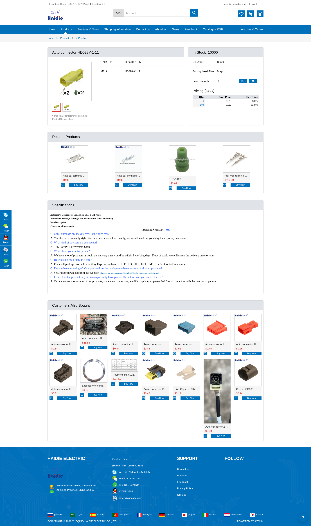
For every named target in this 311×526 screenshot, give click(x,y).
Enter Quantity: (201, 81)
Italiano (212, 514)
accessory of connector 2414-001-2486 (104, 385)
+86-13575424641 (129, 485)
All (119, 13)
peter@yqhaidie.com (234, 4)
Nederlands (236, 514)
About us (160, 29)
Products (66, 29)
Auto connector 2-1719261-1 (221, 426)
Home (51, 29)
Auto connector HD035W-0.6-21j (131, 344)
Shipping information (117, 29)
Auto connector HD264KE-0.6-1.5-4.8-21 (105, 338)
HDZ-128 (176, 179)
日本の (191, 514)
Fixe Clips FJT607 (185, 389)
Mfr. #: (104, 71)
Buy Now (78, 185)
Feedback (97, 4)
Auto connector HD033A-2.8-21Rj (224, 344)
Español (100, 514)
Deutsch (170, 514)
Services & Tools (88, 29)
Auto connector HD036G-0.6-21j (69, 344)
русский (58, 514)
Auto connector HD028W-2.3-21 (69, 389)
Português (124, 514)
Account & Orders (252, 29)
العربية (79, 514)
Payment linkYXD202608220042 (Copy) (135, 374)
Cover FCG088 (244, 389)
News (175, 29)
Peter (6, 219)
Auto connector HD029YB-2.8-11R (255, 344)
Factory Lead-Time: (204, 71)
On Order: (198, 61)
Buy (243, 81)
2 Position (81, 38)
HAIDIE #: (106, 61)
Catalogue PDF (213, 29)
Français (147, 514)
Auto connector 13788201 (158, 389)
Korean (259, 514)
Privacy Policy (185, 488)
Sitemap (181, 494)
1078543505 (126, 491)
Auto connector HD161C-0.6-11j (162, 344)
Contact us (143, 29)
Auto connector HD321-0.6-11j (192, 344)
